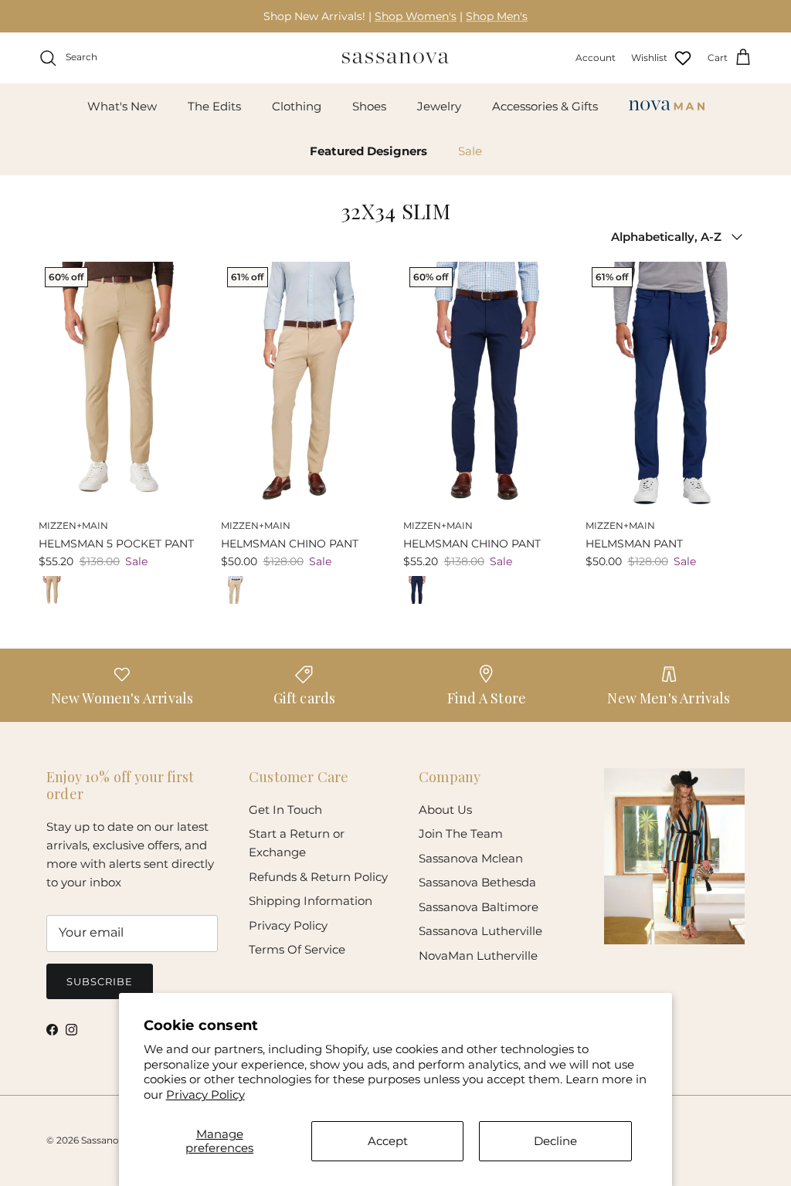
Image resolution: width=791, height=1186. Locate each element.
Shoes (369, 106)
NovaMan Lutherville (478, 955)
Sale (470, 151)
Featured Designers (368, 151)
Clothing (296, 106)
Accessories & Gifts (545, 106)
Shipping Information (310, 900)
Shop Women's (416, 16)
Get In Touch (285, 809)
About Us (445, 809)
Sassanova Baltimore (478, 907)
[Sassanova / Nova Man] (395, 58)
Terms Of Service (297, 949)
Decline (555, 1140)
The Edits (214, 106)
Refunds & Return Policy (318, 876)
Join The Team (461, 833)
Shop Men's (497, 16)
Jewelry (439, 106)
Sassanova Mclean (471, 858)
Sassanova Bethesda (477, 882)
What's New (122, 106)
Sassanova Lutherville (480, 930)
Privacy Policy (205, 1094)
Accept (388, 1140)
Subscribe (99, 981)
